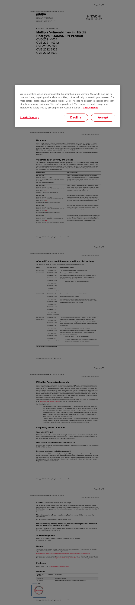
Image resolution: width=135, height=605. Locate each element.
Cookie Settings (29, 117)
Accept (103, 117)
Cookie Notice (90, 107)
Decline (75, 117)
